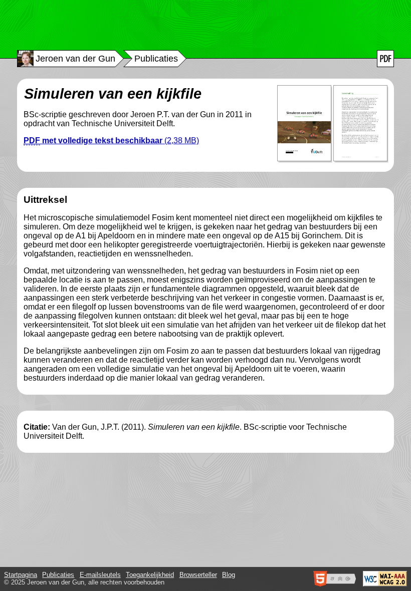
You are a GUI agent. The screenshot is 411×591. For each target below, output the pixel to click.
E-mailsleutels (100, 574)
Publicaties (58, 574)
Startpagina (20, 574)
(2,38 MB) (111, 140)
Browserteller (198, 574)
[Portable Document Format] (385, 58)
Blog (228, 574)
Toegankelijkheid (150, 574)
